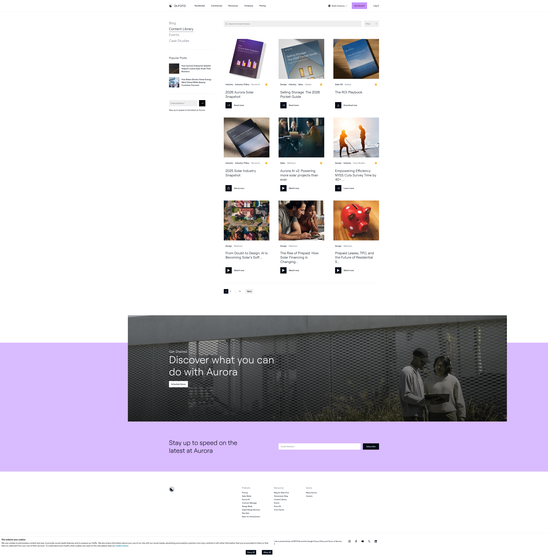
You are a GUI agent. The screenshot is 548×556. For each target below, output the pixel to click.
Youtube (362, 541)
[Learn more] (356, 138)
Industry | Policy (242, 84)
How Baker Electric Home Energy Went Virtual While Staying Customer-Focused (196, 82)
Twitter (369, 541)
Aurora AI (246, 499)
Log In (376, 5)
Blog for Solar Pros (281, 493)
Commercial (216, 5)
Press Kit (277, 506)
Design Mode (247, 506)
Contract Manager (249, 503)
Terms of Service (335, 541)
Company (248, 5)
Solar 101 (339, 84)
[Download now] (356, 59)
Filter (368, 24)
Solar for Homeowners (251, 517)
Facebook (356, 541)
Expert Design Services (251, 510)
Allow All (267, 552)
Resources (233, 5)
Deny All (251, 552)
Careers (309, 496)
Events (174, 35)
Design (283, 84)
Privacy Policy (318, 541)
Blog (172, 23)
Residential (200, 5)
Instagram (349, 541)
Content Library (181, 29)
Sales (300, 84)
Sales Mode (246, 496)
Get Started (359, 5)
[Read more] (246, 59)
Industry (229, 84)
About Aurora (311, 493)
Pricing (262, 5)
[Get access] (246, 138)
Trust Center (279, 510)
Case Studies (179, 41)
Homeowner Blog (281, 496)
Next (249, 291)
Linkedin (376, 541)
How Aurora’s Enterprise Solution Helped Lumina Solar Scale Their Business (196, 68)
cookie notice (122, 545)
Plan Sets (245, 513)
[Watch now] (301, 138)
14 (240, 291)
